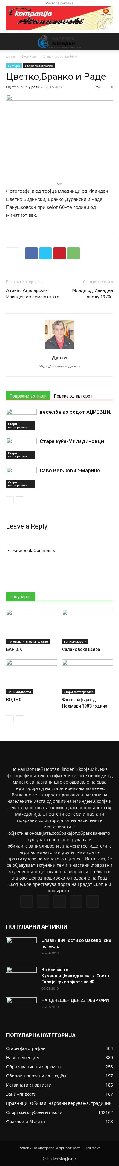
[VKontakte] (76, 901)
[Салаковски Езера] (87, 626)
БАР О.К (14, 649)
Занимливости (75, 641)
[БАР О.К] (31, 626)
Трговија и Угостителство (28, 641)
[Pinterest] (59, 253)
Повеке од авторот (73, 396)
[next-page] (19, 500)
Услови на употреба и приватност (49, 1147)
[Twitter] (45, 253)
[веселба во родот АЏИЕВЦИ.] (21, 419)
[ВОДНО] (31, 676)
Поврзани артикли (28, 396)
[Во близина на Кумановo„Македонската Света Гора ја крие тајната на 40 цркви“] (21, 977)
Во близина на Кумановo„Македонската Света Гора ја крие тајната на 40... (75, 975)
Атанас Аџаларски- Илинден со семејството (33, 294)
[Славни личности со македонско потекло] (21, 948)
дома (10, 56)
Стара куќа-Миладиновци (72, 441)
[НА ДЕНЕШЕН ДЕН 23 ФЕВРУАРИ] (21, 1008)
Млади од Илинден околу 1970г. (92, 294)
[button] (10, 41)
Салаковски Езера (81, 649)
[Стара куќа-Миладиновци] (21, 448)
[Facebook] (31, 253)
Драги (34, 87)
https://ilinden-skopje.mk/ (59, 366)
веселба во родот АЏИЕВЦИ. (75, 412)
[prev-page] (10, 500)
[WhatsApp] (73, 253)
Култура (29, 56)
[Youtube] (92, 901)
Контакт (93, 1147)
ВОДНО (14, 699)
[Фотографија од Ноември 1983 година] (87, 676)
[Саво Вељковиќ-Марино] (21, 477)
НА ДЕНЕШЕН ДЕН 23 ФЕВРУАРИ (75, 1000)
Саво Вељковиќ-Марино (70, 470)
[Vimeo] (59, 901)
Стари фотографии (60, 56)
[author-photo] (59, 349)
